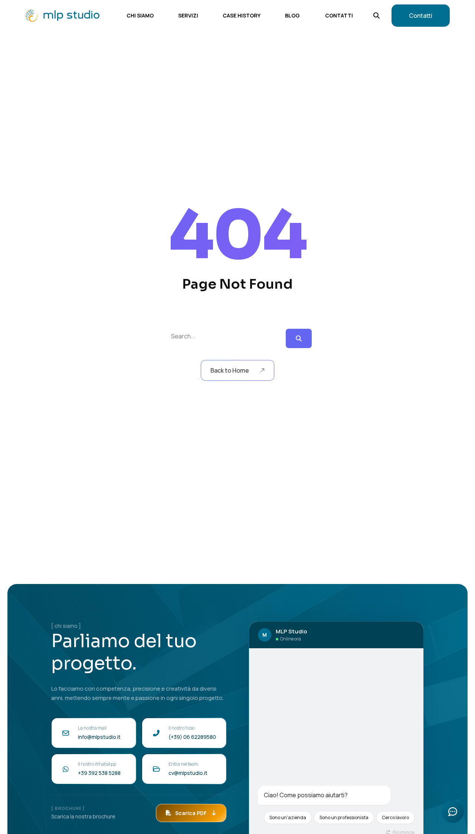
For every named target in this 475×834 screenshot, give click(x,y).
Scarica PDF (191, 813)
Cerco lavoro (395, 817)
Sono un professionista (344, 817)
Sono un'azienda (287, 817)
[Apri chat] (453, 812)
